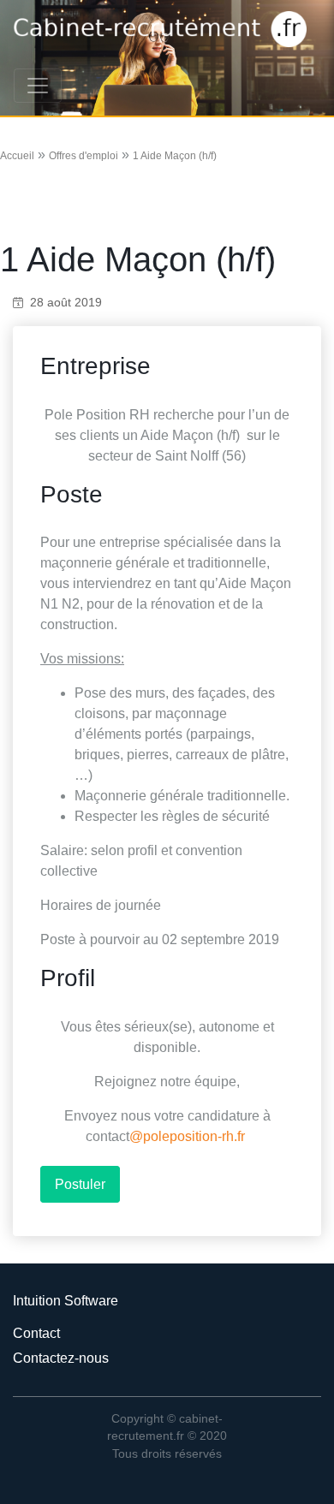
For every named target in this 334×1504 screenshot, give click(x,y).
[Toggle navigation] (38, 85)
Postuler (80, 1184)
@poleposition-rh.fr (187, 1136)
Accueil (17, 156)
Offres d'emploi (83, 156)
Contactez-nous (61, 1358)
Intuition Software (65, 1300)
